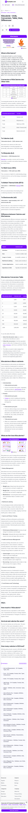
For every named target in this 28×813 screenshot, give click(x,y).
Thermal (18, 185)
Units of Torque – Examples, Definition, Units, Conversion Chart (13, 730)
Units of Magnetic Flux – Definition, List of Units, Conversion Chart (14, 762)
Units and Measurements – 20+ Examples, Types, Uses (13, 669)
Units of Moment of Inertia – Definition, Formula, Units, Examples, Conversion (14, 725)
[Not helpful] (6, 30)
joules (4, 345)
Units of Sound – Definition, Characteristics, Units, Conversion (13, 735)
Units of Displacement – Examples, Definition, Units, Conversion (13, 704)
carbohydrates (18, 389)
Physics (7, 10)
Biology (16, 783)
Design (3, 791)
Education (3, 796)
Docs (16, 785)
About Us (17, 791)
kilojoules (8, 345)
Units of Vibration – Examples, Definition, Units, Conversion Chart (14, 714)
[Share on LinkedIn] (12, 26)
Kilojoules (3, 159)
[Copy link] (2, 26)
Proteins (7, 398)
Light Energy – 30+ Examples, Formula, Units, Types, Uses (13, 683)
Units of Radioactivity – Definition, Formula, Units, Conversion (13, 746)
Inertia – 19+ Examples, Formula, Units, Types (13, 678)
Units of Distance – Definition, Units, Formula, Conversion (13, 720)
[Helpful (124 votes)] (3, 30)
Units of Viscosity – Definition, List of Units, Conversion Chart (13, 751)
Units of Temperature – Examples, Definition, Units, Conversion (13, 767)
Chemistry (3, 785)
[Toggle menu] (3, 2)
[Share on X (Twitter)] (6, 26)
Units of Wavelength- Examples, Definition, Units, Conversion (13, 709)
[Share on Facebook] (9, 26)
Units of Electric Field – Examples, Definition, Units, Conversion (13, 699)
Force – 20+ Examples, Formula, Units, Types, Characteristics (13, 674)
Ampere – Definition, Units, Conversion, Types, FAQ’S (14, 688)
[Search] (22, 1)
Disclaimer (17, 798)
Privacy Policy (18, 793)
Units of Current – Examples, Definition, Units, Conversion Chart (13, 756)
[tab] (6, 5)
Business (3, 793)
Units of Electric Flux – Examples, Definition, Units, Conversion (13, 693)
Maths (2, 783)
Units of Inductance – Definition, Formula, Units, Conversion (14, 741)
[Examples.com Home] (10, 2)
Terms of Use (18, 796)
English (3, 780)
